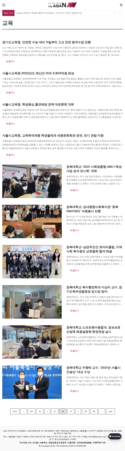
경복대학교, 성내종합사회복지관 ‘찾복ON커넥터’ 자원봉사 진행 (92, 209)
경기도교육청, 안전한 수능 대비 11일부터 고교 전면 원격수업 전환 (46, 42)
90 (94, 411)
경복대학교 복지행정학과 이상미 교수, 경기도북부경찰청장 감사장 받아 (94, 289)
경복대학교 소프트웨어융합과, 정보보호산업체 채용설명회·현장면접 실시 (93, 329)
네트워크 (43, 442)
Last (110, 411)
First (15, 411)
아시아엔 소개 (25, 442)
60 (31, 411)
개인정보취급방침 (84, 442)
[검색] (121, 6)
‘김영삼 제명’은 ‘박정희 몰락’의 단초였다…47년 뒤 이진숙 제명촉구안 (49, 13)
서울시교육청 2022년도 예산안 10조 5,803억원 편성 (38, 73)
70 (40, 411)
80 (85, 411)
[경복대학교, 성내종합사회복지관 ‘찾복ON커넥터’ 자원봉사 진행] (32, 221)
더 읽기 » (10, 61)
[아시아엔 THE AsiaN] (62, 5)
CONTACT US (99, 442)
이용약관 (71, 442)
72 (55, 411)
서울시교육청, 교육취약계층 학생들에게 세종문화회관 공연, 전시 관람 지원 (53, 135)
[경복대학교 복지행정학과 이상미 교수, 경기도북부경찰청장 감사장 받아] (32, 302)
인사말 (35, 442)
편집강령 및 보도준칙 (57, 442)
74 (71, 411)
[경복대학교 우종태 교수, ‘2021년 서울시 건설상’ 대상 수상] (32, 382)
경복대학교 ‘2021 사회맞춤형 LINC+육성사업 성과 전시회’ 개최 (94, 169)
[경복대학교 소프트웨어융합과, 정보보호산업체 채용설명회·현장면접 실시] (32, 342)
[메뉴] (3, 6)
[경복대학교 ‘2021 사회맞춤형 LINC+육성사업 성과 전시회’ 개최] (32, 181)
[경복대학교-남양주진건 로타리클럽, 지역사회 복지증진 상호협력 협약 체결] (32, 261)
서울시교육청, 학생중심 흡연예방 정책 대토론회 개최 (38, 104)
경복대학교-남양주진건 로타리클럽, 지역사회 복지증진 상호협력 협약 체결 (94, 249)
